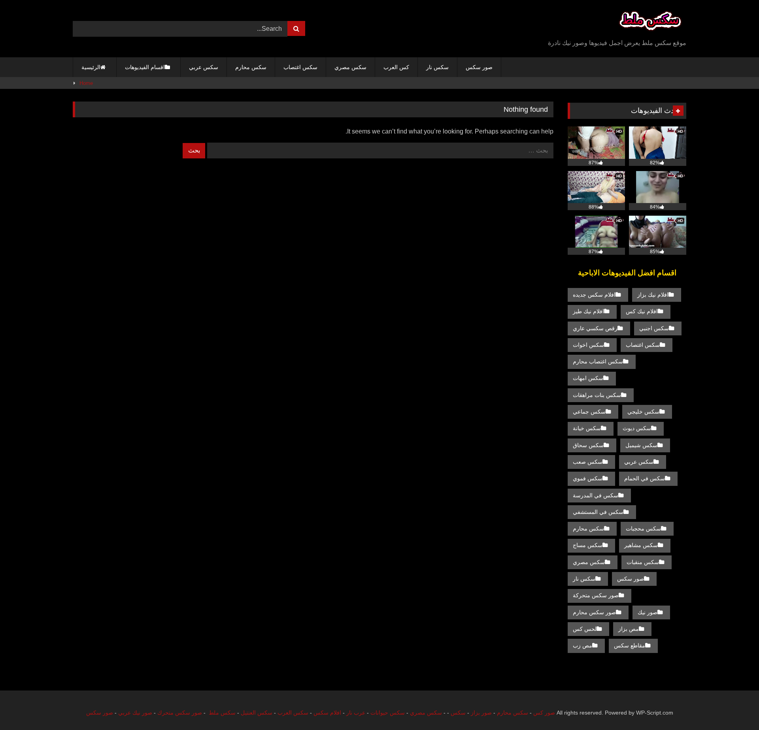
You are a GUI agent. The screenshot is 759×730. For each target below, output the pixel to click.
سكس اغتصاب (300, 67)
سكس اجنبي (654, 328)
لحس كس (585, 629)
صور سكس (479, 67)
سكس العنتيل (256, 712)
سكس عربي (203, 67)
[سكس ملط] (650, 22)
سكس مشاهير (641, 545)
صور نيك (647, 612)
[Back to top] (734, 706)
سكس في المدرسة (595, 495)
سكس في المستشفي (598, 512)
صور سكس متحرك (179, 712)
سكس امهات (588, 378)
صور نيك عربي (135, 712)
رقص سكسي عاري (595, 328)
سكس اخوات (588, 345)
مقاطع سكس (629, 645)
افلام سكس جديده (594, 295)
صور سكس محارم (594, 612)
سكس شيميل (641, 445)
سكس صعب (587, 462)
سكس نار (437, 67)
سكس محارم (250, 67)
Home (86, 83)
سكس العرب (293, 712)
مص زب (582, 645)
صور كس (544, 712)
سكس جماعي (589, 411)
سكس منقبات (643, 562)
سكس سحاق (588, 445)
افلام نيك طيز (588, 311)
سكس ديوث (637, 428)
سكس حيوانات (387, 712)
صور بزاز (481, 712)
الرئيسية (90, 67)
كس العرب (396, 67)
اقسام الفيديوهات (145, 67)
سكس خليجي (643, 411)
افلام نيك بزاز (652, 295)
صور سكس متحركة (596, 595)
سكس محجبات (643, 528)
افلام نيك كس (642, 311)
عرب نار (355, 712)
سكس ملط (222, 712)
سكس (458, 712)
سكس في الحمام (644, 478)
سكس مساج (587, 545)
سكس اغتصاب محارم (598, 361)
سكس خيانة (587, 428)
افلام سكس (327, 712)
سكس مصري (350, 67)
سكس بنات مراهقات (597, 395)
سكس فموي (587, 478)
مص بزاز (628, 629)
